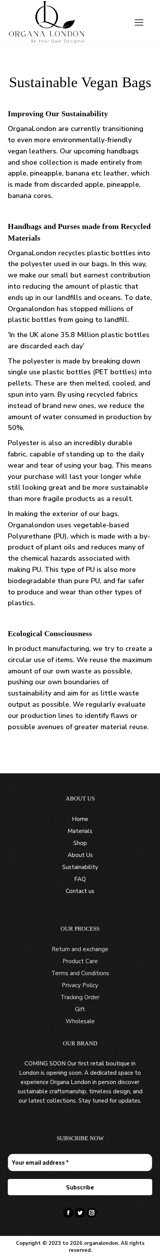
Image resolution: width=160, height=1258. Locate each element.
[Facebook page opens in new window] (68, 1213)
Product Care (80, 961)
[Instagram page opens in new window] (92, 1213)
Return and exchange (80, 949)
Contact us (80, 891)
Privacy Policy (80, 985)
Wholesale (80, 1021)
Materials (80, 831)
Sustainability (80, 867)
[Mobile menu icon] (139, 22)
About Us (80, 855)
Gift (80, 1009)
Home (80, 819)
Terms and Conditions (80, 973)
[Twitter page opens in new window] (80, 1213)
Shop (80, 843)
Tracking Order (80, 997)
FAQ (80, 879)
